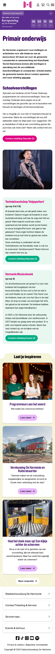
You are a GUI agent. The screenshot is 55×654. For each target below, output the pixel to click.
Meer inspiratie (26, 581)
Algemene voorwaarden (37, 645)
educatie (26, 77)
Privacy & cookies (15, 645)
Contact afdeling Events (20, 338)
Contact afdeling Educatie (18, 138)
